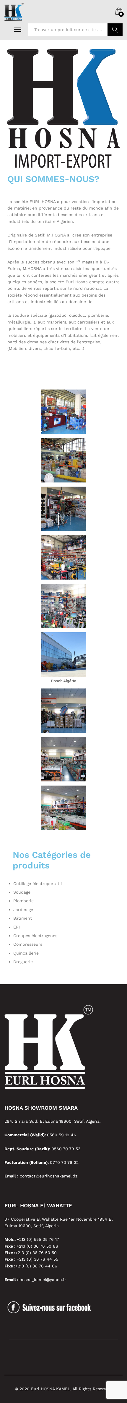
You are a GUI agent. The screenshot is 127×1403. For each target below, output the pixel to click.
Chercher (115, 29)
